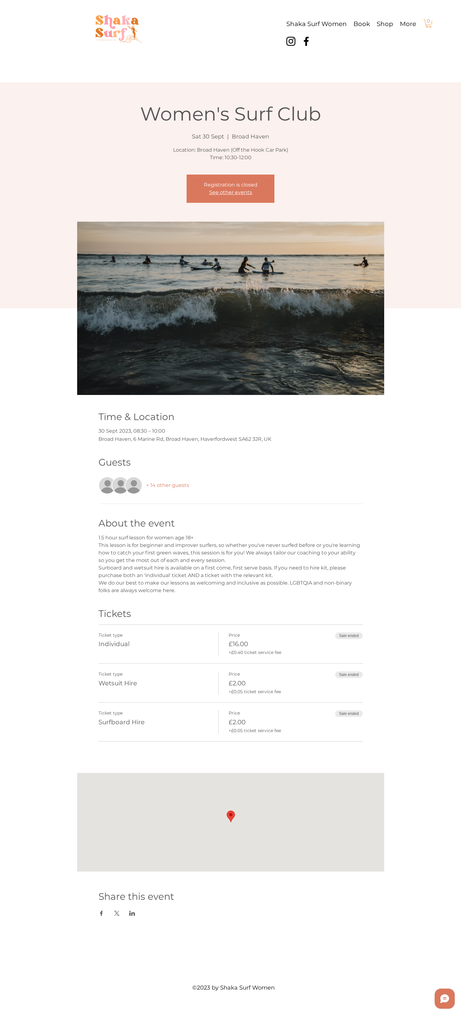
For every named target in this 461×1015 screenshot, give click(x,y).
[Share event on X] (117, 913)
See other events (230, 192)
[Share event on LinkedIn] (132, 913)
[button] (428, 23)
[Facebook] (306, 41)
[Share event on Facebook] (101, 913)
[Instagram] (291, 41)
